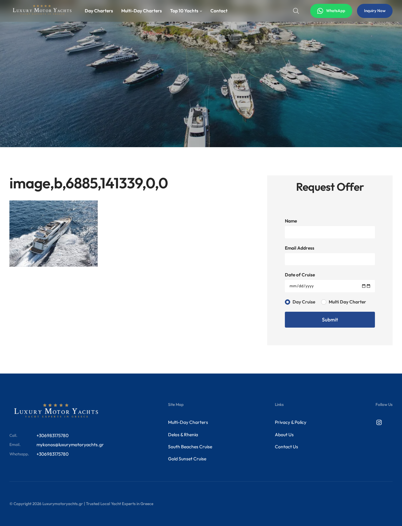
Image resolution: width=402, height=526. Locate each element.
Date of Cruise (300, 275)
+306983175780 (52, 435)
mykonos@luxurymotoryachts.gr (70, 444)
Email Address (299, 248)
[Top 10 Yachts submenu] (201, 10)
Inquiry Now (375, 10)
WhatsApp (335, 10)
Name (291, 221)
